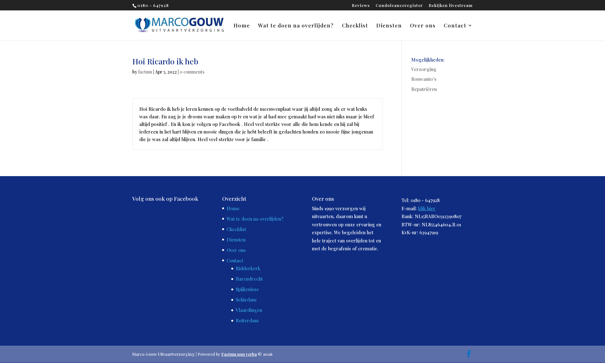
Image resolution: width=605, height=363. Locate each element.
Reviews (361, 5)
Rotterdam (247, 320)
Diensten (389, 26)
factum (145, 72)
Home (241, 26)
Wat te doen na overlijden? (296, 26)
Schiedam (246, 299)
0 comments (192, 72)
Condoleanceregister (399, 5)
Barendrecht (249, 279)
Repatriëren (424, 89)
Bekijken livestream (451, 5)
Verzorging (423, 69)
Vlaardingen (249, 310)
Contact (455, 26)
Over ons (422, 26)
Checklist (355, 26)
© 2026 (247, 354)
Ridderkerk (248, 268)
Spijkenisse (247, 289)
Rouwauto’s (423, 79)
